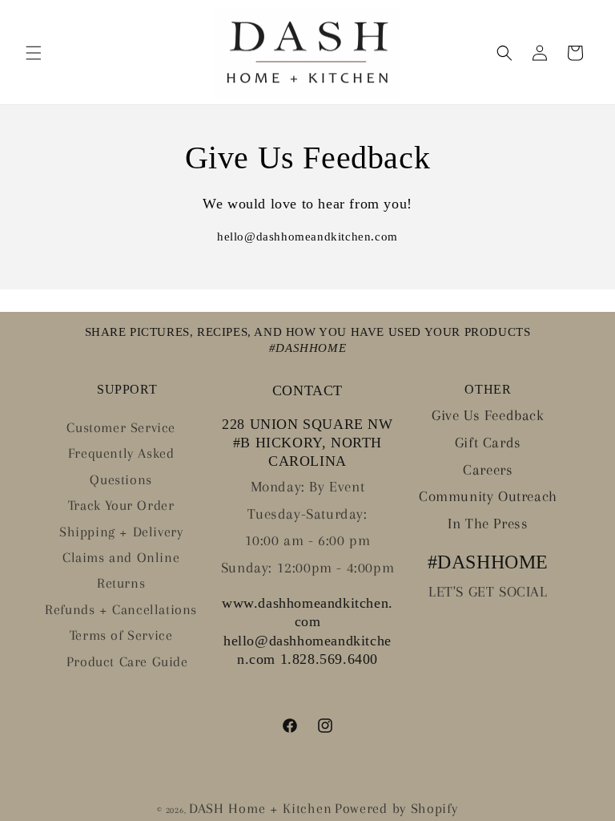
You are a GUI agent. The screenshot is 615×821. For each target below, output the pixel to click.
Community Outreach (488, 496)
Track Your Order (121, 505)
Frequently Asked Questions (121, 466)
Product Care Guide (127, 661)
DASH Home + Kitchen (260, 808)
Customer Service (120, 427)
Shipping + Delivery (121, 532)
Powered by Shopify (396, 808)
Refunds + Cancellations (121, 609)
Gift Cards (488, 443)
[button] (33, 53)
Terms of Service (121, 635)
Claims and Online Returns (120, 570)
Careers (487, 470)
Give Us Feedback (488, 415)
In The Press (488, 524)
